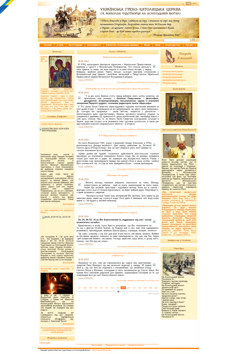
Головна (48, 45)
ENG (195, 3)
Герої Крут (179, 248)
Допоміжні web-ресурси (174, 80)
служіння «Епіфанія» (57, 116)
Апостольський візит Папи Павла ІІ (179, 129)
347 (79, 288)
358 (139, 288)
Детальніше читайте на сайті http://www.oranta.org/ (138, 82)
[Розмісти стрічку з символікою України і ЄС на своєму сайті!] (7, 7)
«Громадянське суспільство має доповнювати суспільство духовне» (117, 88)
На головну (97, 345)
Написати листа (136, 345)
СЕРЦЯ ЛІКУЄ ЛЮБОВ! (51, 124)
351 (101, 288)
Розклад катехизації (172, 74)
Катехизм (57, 51)
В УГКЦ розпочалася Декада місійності (118, 135)
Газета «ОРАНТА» (85, 80)
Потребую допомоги (57, 338)
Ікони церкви (179, 89)
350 (95, 288)
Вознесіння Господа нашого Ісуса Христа (117, 212)
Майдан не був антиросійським (118, 57)
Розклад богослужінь (173, 71)
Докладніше (68, 204)
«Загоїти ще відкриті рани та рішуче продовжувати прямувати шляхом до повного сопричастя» (117, 254)
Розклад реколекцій (172, 77)
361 (156, 288)
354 (117, 288)
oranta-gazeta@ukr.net (101, 350)
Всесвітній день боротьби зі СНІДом (57, 270)
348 (84, 288)
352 (106, 288)
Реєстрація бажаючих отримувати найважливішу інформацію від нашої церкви (57, 330)
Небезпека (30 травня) (117, 175)
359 (145, 288)
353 (112, 288)
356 (128, 288)
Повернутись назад (115, 345)
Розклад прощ (169, 83)
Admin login (44, 343)
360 (150, 288)
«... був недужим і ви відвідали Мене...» (57, 211)
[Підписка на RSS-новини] (182, 3)
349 (90, 288)
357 (134, 288)
